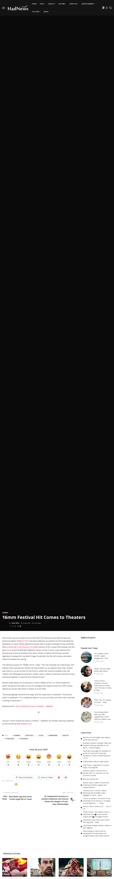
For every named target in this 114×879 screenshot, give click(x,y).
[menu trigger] (5, 8)
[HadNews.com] (18, 7)
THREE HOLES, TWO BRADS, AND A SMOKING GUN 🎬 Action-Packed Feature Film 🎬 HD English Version (96, 814)
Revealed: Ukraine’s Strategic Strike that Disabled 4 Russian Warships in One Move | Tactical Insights (97, 745)
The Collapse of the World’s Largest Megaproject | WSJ (101, 655)
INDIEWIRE (53, 735)
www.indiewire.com (24, 724)
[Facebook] (10, 626)
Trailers (24, 739)
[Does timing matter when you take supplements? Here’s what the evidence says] (86, 717)
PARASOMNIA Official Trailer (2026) (96, 761)
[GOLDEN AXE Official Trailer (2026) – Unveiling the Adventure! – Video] (14, 867)
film (42, 638)
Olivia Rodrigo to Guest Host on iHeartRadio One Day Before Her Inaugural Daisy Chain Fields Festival (96, 833)
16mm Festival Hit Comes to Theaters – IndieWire (34, 706)
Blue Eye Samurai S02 (91, 779)
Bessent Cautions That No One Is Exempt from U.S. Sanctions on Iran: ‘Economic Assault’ (96, 773)
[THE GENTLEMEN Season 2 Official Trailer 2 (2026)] (43, 867)
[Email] (20, 626)
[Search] (110, 8)
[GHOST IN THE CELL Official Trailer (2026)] (71, 867)
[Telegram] (18, 626)
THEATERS (10, 739)
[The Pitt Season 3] (99, 867)
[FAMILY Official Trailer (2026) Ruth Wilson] (86, 671)
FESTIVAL (30, 735)
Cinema (17, 735)
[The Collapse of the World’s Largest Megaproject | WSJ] (86, 657)
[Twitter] (13, 626)
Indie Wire (15, 623)
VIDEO (13, 874)
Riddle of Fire (22, 641)
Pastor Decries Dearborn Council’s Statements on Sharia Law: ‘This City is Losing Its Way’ (102, 685)
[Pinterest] (15, 626)
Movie (65, 735)
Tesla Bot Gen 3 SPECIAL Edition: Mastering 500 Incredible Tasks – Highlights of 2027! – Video (95, 793)
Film (41, 735)
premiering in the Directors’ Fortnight (22, 647)
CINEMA (5, 612)
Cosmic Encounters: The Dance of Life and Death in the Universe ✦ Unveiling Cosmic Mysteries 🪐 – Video (97, 800)
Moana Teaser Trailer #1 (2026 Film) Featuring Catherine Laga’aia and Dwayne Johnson (96, 785)
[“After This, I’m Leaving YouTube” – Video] (86, 702)
